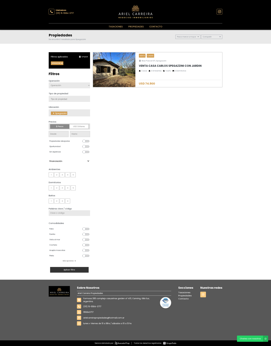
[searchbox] (70, 99)
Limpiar (85, 56)
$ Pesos (59, 126)
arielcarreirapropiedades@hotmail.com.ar (103, 317)
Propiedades (136, 26)
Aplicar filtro (69, 269)
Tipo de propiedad (58, 93)
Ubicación (54, 107)
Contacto (155, 26)
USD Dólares (79, 126)
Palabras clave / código (60, 208)
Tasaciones (116, 26)
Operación (54, 80)
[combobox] (69, 99)
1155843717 (88, 312)
